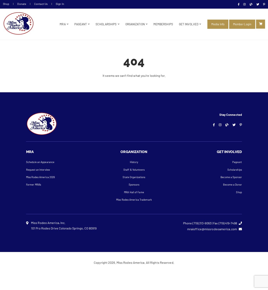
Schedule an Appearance (40, 162)
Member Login (242, 24)
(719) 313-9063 (201, 223)
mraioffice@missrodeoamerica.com (212, 229)
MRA (63, 24)
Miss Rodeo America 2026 (40, 177)
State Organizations (134, 177)
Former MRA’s (33, 184)
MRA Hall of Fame (134, 192)
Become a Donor (232, 184)
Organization (135, 24)
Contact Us (41, 3)
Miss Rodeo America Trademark (134, 199)
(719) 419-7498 (228, 223)
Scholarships (106, 24)
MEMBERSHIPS (163, 24)
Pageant (80, 24)
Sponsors (134, 184)
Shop (6, 3)
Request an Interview (38, 169)
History (134, 162)
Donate (21, 3)
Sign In (60, 3)
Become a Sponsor (231, 177)
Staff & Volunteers (134, 169)
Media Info (217, 24)
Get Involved (188, 24)
